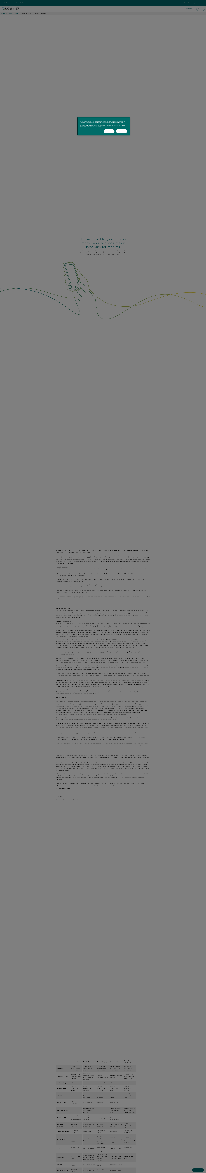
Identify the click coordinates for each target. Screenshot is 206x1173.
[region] (103, 126)
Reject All (109, 131)
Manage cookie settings (86, 131)
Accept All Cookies (121, 131)
